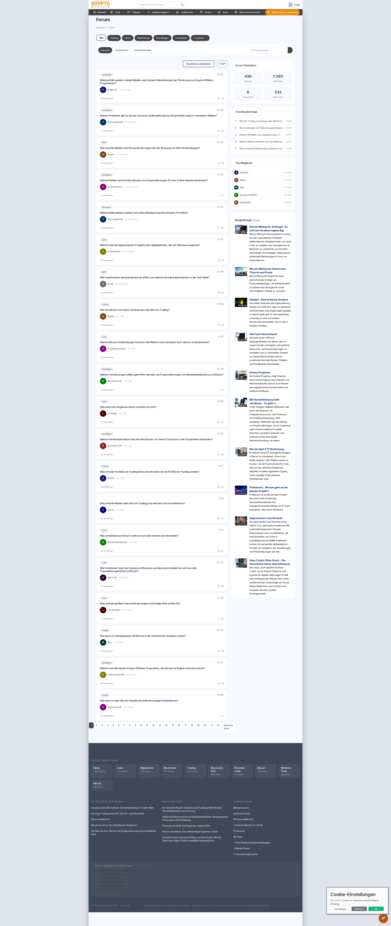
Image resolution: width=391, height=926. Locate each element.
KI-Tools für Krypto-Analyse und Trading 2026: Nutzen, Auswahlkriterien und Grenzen (192, 809)
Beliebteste (122, 50)
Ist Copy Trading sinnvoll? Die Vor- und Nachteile (117, 813)
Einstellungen (340, 909)
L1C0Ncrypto (114, 610)
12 (153, 725)
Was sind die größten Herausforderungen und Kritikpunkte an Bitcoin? (140, 603)
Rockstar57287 (115, 446)
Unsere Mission (244, 819)
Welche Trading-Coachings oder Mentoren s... (262, 121)
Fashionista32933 (116, 674)
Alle (101, 37)
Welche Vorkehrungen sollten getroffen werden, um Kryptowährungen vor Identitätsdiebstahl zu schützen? (162, 374)
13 (160, 725)
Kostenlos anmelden (198, 63)
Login (222, 63)
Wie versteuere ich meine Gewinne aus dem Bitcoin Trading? (135, 309)
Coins (128, 38)
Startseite (100, 27)
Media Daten (243, 848)
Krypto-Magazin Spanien (112, 882)
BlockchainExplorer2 (117, 542)
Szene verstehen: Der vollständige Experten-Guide (190, 831)
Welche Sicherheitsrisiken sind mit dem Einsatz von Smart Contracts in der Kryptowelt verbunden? (156, 439)
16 (179, 725)
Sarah (110, 284)
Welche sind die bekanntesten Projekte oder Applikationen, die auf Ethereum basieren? (150, 245)
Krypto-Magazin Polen (111, 878)
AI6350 (111, 478)
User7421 (112, 577)
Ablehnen (359, 909)
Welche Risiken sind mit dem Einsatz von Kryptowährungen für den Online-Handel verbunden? (154, 180)
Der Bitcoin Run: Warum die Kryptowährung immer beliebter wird (123, 832)
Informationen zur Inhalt (249, 825)
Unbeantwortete (142, 50)
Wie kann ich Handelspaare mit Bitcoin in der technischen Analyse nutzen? (143, 635)
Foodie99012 (114, 251)
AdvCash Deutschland (263, 334)
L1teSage (112, 413)
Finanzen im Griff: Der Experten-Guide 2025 (186, 825)
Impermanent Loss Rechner (266, 518)
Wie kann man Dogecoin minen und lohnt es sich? (128, 406)
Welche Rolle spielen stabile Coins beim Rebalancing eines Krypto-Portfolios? (144, 212)
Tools (239, 836)
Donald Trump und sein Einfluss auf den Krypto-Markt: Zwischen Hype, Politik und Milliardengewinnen (192, 839)
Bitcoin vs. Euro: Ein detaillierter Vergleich (114, 825)
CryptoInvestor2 (115, 187)
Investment (181, 38)
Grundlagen (162, 38)
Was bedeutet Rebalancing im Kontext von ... (261, 148)
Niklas (243, 180)
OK (376, 909)
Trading (114, 38)
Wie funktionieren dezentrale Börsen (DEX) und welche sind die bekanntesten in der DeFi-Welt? (154, 277)
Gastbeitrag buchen (247, 854)
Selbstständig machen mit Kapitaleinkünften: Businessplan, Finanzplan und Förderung (195, 818)
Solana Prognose (259, 372)
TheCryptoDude (115, 122)
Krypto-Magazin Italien (111, 885)
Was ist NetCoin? (100, 819)
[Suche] (182, 5)
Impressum (242, 807)
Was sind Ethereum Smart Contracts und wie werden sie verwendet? (139, 535)
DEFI (104, 143)
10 (141, 725)
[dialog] (357, 901)
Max (110, 642)
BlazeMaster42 (115, 381)
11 (147, 725)
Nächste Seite (228, 727)
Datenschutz (243, 813)
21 (211, 725)
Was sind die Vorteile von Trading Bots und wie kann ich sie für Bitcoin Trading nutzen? (149, 471)
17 (185, 725)
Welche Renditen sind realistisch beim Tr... (260, 134)
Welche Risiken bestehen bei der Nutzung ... (261, 141)
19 (198, 725)
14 (166, 725)
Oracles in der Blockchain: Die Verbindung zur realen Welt (122, 807)
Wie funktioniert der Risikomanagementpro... (261, 128)
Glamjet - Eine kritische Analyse (268, 299)
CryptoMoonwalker (117, 348)
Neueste (105, 50)
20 (205, 725)
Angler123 (112, 89)
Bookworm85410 (248, 195)
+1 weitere (198, 38)
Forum (112, 27)
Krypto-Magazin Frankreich (114, 874)
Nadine (111, 154)
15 (173, 725)
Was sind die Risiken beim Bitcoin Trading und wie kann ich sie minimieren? (142, 503)
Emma (111, 510)
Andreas (244, 172)
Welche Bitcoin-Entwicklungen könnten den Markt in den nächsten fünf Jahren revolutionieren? (155, 342)
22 (218, 725)
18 (192, 725)
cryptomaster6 (114, 707)
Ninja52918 (245, 202)
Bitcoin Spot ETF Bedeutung (266, 449)
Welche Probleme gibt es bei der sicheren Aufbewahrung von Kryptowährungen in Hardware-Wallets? (158, 115)
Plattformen (143, 38)
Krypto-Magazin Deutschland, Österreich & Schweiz (127, 870)
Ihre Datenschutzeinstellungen (253, 842)
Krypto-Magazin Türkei (111, 889)
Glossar (240, 831)
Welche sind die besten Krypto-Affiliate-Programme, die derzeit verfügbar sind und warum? (152, 668)
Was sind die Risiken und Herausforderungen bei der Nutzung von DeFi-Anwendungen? (150, 147)
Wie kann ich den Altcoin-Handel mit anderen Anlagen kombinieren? (139, 700)
